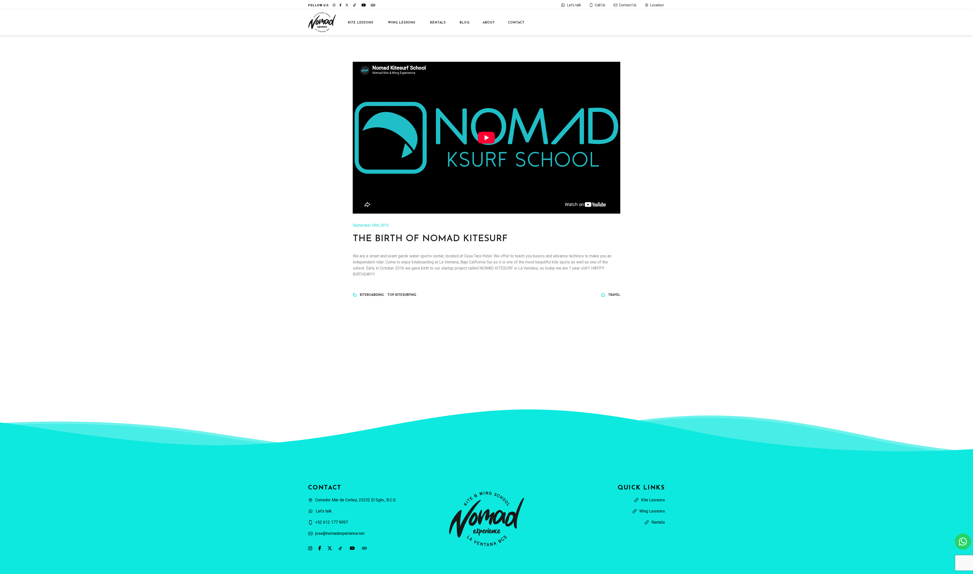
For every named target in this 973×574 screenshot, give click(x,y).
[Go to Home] (322, 22)
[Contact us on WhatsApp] (963, 542)
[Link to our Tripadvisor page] (364, 548)
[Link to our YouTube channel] (352, 548)
